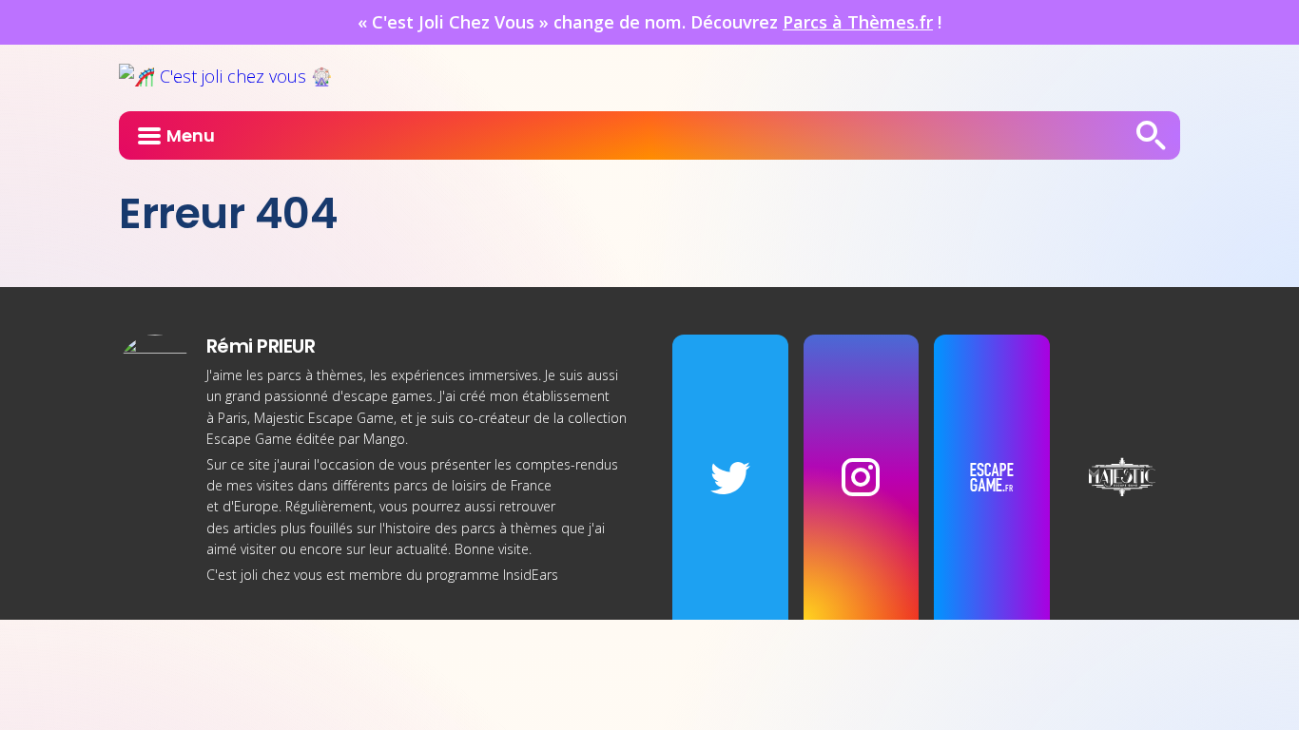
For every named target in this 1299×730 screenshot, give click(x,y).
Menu (190, 135)
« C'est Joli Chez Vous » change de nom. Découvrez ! (649, 21)
